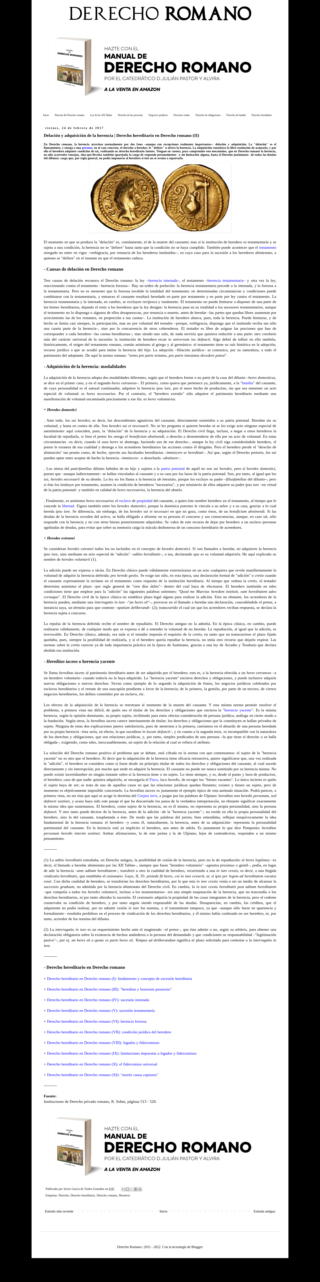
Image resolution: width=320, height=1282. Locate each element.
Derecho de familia (236, 115)
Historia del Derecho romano (69, 115)
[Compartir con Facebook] (136, 1189)
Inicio (46, 115)
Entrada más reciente (59, 1211)
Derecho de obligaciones (208, 115)
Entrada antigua (264, 1211)
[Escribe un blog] (127, 1189)
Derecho (64, 1195)
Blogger (196, 1247)
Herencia (124, 1195)
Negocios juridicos (158, 115)
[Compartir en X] (132, 1189)
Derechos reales (181, 115)
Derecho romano (107, 1195)
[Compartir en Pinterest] (140, 1189)
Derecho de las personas (130, 115)
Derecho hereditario (261, 115)
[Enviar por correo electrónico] (123, 1189)
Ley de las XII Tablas (101, 115)
